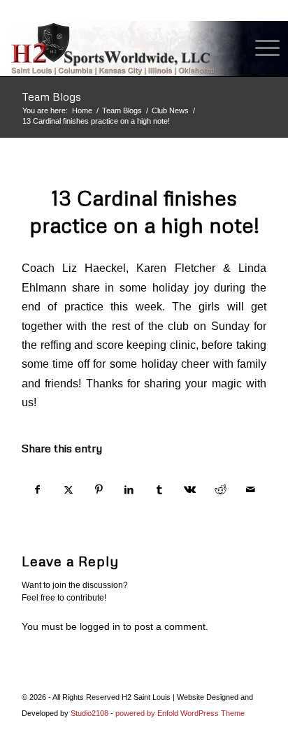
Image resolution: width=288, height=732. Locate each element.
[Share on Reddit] (221, 490)
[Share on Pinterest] (99, 490)
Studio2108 (89, 713)
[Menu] (260, 48)
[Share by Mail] (251, 490)
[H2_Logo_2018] (116, 48)
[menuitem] (260, 48)
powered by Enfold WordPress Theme (180, 713)
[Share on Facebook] (37, 490)
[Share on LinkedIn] (129, 490)
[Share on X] (68, 490)
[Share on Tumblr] (160, 490)
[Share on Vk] (190, 490)
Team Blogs (51, 96)
